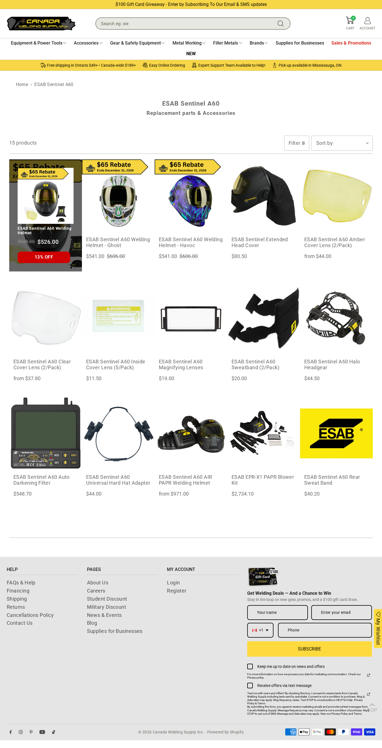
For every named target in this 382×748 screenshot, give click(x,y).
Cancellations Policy (30, 615)
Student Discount (107, 599)
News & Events (104, 615)
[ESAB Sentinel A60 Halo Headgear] (336, 318)
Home (22, 84)
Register (177, 591)
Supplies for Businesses (115, 631)
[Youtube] (42, 732)
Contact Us (20, 623)
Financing (18, 591)
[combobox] (260, 630)
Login (173, 583)
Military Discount (106, 607)
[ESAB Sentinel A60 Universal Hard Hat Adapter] (118, 433)
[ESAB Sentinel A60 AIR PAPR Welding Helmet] (191, 433)
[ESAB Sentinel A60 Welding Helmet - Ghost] (118, 195)
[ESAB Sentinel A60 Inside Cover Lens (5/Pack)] (118, 318)
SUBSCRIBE (309, 649)
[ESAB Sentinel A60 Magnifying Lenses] (191, 318)
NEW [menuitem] (191, 53)
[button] (350, 23)
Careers (96, 591)
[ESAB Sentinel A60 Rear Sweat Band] (336, 433)
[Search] (282, 23)
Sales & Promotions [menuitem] (351, 43)
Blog (92, 623)
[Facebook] (11, 732)
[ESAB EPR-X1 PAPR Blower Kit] (263, 433)
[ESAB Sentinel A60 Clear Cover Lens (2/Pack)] (45, 318)
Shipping (17, 599)
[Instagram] (21, 732)
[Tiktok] (53, 732)
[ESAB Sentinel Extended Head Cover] (263, 195)
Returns (16, 607)
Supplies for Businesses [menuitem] (300, 43)
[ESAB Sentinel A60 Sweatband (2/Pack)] (263, 318)
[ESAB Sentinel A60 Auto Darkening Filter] (45, 433)
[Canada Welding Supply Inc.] (41, 23)
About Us (98, 583)
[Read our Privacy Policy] (368, 675)
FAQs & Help (21, 583)
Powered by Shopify (225, 732)
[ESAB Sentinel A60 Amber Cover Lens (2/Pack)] (336, 195)
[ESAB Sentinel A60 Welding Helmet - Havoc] (191, 195)
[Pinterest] (31, 732)
